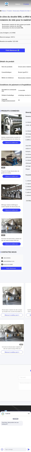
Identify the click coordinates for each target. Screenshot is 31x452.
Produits (26, 4)
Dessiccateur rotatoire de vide (21, 10)
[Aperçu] (6, 4)
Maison (17, 4)
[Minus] (29, 414)
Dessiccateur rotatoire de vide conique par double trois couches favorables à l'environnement (12, 310)
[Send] (28, 449)
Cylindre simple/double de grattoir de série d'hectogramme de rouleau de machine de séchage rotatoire (11, 139)
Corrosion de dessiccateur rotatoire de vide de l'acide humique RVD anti (12, 347)
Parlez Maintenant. (11, 50)
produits (9, 10)
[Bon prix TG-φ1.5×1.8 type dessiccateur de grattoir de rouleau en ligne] (11, 158)
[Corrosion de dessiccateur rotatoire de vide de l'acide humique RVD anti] (12, 332)
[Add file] (2, 449)
